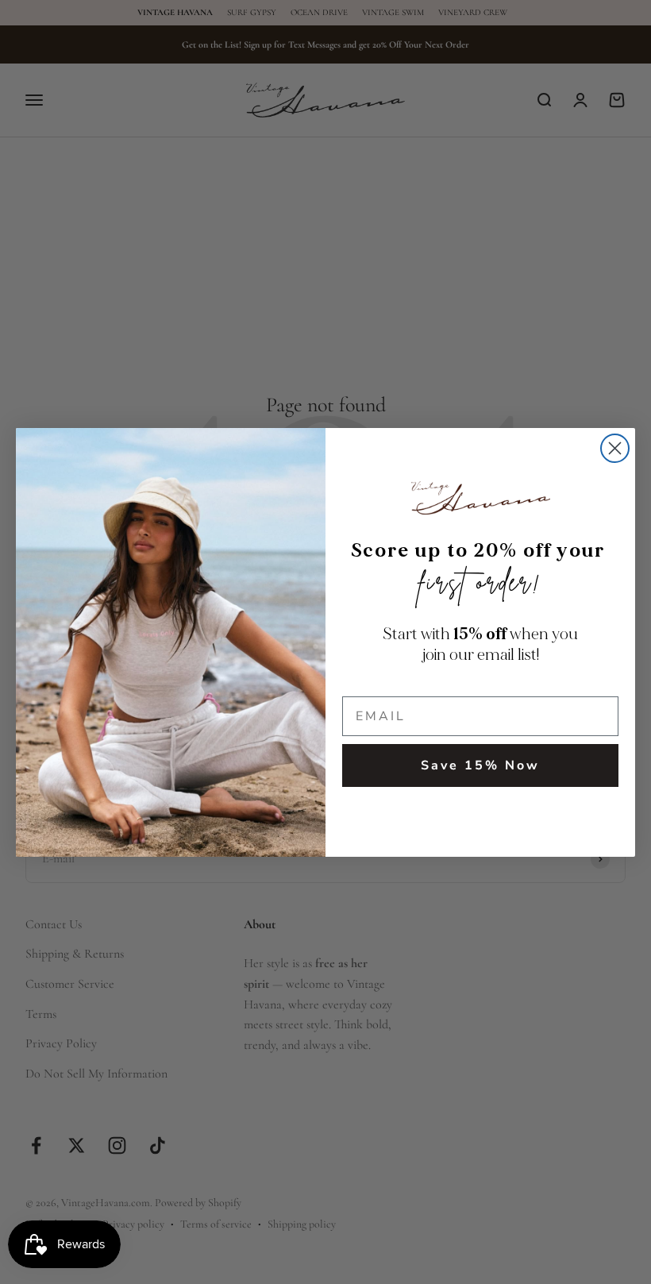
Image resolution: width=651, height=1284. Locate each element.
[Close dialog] (615, 448)
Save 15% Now (480, 765)
